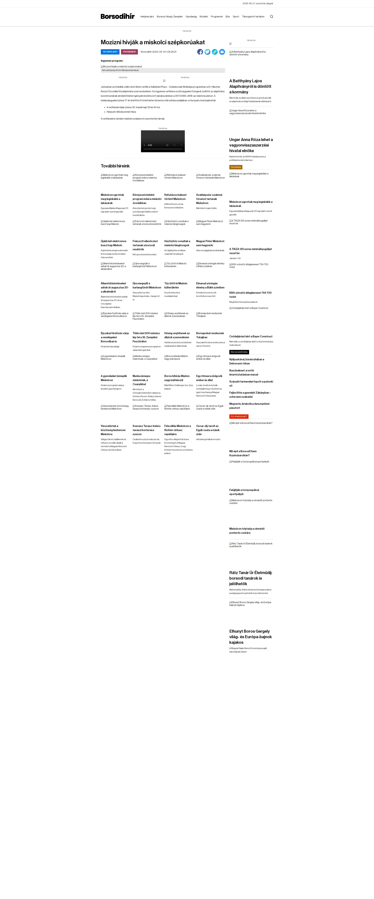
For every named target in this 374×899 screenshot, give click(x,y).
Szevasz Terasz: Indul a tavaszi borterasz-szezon (146, 430)
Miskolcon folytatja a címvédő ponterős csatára (247, 530)
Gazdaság (191, 16)
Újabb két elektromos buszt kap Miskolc (113, 243)
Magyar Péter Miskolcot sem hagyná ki (210, 243)
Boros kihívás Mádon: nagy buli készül (177, 378)
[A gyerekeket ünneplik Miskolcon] (115, 363)
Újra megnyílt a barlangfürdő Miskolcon (147, 285)
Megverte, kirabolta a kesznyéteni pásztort (249, 406)
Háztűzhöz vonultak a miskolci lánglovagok (177, 243)
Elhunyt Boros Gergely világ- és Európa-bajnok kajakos (250, 636)
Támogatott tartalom (253, 16)
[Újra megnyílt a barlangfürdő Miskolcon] (147, 270)
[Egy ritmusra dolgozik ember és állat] (210, 363)
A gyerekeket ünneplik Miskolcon (114, 378)
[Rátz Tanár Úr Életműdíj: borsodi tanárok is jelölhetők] (251, 554)
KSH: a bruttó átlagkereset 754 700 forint (250, 294)
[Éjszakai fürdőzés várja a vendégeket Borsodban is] (115, 320)
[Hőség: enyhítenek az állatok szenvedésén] (178, 320)
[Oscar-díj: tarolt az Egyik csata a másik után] (210, 413)
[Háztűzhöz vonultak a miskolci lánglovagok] (178, 228)
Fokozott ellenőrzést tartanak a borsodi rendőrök (145, 245)
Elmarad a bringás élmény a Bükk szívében (210, 285)
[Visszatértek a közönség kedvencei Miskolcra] (115, 413)
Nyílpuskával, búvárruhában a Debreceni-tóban (246, 361)
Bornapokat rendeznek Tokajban (210, 335)
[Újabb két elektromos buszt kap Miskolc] (115, 228)
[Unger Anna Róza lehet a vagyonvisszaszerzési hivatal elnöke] (251, 121)
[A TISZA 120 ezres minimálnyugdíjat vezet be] (251, 231)
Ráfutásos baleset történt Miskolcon (175, 197)
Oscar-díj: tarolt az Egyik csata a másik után (208, 430)
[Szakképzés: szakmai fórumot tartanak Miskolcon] (210, 182)
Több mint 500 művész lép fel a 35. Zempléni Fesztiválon (146, 337)
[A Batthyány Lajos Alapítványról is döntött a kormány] (251, 63)
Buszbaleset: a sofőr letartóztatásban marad (243, 372)
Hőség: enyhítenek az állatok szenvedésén (177, 335)
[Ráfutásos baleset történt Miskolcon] (178, 182)
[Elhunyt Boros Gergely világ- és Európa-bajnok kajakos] (251, 613)
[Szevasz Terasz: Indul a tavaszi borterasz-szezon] (147, 413)
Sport (236, 16)
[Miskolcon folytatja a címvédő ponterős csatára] (251, 511)
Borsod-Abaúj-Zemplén (170, 16)
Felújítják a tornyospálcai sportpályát (244, 492)
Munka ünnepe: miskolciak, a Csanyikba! (141, 380)
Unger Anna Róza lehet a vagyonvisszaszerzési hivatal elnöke (251, 145)
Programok (217, 16)
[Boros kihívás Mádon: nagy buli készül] (178, 363)
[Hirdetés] (185, 80)
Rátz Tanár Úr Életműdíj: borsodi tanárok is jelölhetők (250, 578)
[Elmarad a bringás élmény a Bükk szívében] (210, 270)
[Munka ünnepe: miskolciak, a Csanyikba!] (147, 363)
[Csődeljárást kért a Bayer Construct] (251, 319)
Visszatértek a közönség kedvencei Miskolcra (113, 430)
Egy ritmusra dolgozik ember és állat (209, 378)
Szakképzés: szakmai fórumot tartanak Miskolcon (209, 199)
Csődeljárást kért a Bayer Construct (250, 336)
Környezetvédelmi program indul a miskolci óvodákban (147, 199)
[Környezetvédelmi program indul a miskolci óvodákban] (147, 182)
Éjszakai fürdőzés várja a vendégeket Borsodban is (115, 337)
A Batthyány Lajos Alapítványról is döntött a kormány (250, 86)
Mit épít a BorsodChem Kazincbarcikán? (243, 453)
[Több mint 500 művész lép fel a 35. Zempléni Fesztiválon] (147, 320)
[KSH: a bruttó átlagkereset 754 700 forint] (251, 275)
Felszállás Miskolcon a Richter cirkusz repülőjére (177, 430)
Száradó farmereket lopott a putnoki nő (251, 383)
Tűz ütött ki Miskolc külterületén (175, 285)
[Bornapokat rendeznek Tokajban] (210, 320)
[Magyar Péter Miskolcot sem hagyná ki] (210, 228)
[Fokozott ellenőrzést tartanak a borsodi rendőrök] (147, 228)
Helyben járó (147, 16)
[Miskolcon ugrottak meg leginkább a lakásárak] (115, 182)
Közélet (204, 16)
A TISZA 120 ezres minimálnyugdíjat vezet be (250, 251)
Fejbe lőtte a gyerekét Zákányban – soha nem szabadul (250, 394)
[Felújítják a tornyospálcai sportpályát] (251, 472)
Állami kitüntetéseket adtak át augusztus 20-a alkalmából (115, 287)
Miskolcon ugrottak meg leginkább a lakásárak (112, 199)
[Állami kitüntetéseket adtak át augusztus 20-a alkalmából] (115, 270)
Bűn (228, 16)
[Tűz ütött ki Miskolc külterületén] (178, 270)
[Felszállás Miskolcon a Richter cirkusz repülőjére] (178, 413)
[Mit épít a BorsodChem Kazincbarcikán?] (251, 434)
